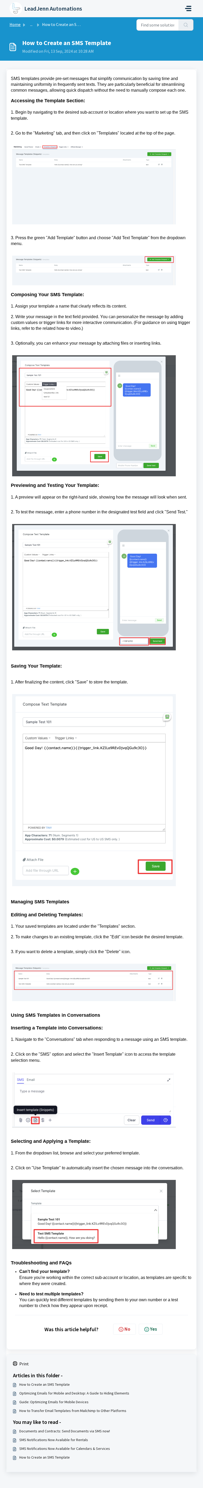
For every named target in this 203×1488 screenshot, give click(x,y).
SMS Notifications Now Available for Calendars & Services (64, 1448)
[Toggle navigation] (188, 8)
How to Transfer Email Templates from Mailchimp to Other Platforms (72, 1410)
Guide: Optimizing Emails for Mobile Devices (54, 1402)
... (31, 24)
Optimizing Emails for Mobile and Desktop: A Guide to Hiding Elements (74, 1393)
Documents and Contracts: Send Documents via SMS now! (64, 1431)
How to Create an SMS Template (44, 1384)
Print (24, 1363)
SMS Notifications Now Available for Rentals (53, 1439)
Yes (153, 1329)
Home (15, 24)
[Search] (185, 25)
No (127, 1329)
